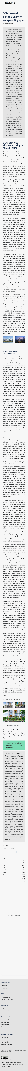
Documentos (5, 997)
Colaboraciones (6, 1044)
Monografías (5, 1024)
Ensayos (4, 986)
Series (3, 1027)
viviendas (10, 176)
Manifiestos (5, 1022)
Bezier (18, 699)
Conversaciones (6, 1020)
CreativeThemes (6, 1051)
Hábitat (4, 1008)
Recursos (4, 1040)
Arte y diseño (5, 1011)
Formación (5, 1042)
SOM (4, 696)
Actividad (5, 23)
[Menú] (24, 2)
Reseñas (4, 988)
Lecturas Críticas (7, 999)
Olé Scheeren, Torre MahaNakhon (14, 745)
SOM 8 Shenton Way (10, 852)
